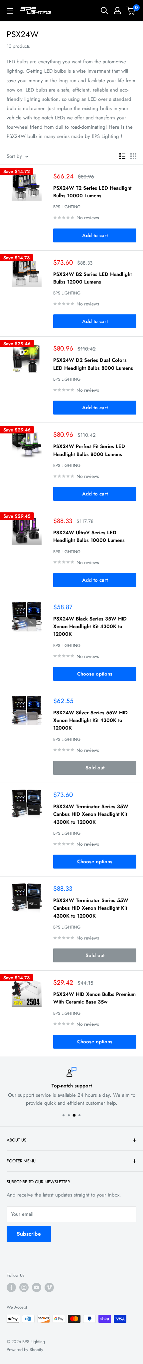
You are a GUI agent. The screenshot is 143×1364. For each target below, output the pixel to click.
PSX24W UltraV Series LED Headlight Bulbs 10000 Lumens (89, 536)
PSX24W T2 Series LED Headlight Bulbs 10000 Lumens (92, 191)
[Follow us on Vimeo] (49, 1287)
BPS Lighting (66, 207)
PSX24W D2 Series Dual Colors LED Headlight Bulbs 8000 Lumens (93, 364)
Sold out (94, 767)
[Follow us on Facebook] (11, 1287)
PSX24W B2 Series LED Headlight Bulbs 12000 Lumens (92, 278)
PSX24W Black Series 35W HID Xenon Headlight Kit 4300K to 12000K (90, 626)
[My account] (117, 10)
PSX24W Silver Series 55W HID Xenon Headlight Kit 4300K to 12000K (90, 720)
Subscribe (29, 1234)
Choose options (94, 674)
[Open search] (104, 10)
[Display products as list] (122, 156)
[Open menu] (10, 11)
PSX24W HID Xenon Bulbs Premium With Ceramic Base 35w (94, 998)
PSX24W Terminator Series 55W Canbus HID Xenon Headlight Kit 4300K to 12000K (90, 908)
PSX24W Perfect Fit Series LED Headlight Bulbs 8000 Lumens (89, 450)
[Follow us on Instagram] (24, 1287)
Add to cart (95, 235)
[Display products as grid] (133, 156)
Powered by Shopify (25, 1349)
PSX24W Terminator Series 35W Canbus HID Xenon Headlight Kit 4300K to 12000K (90, 814)
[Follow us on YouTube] (36, 1287)
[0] (131, 11)
